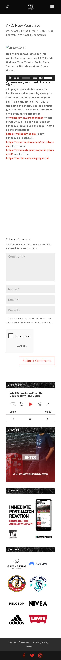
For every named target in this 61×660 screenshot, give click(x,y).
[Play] (10, 78)
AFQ (50, 30)
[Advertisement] (30, 190)
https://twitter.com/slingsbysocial (27, 158)
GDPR (29, 646)
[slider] (48, 78)
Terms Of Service (18, 642)
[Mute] (41, 78)
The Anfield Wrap (18, 30)
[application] (30, 78)
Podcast (10, 34)
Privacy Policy (41, 642)
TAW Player (22, 34)
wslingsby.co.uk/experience (26, 117)
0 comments (39, 34)
